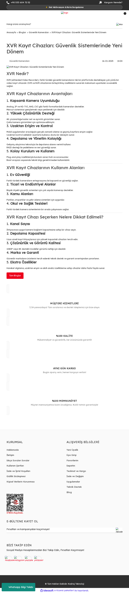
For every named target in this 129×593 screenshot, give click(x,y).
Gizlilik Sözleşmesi (16, 476)
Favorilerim (72, 460)
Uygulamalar (73, 481)
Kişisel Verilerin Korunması (21, 481)
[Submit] (119, 530)
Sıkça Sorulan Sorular (18, 460)
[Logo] (64, 12)
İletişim (10, 455)
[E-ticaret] (64, 590)
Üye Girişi (71, 455)
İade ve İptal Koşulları (18, 471)
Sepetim (71, 465)
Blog (69, 492)
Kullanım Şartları (15, 465)
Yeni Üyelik (72, 449)
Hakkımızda (13, 449)
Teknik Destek (74, 486)
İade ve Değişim (75, 476)
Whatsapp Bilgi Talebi (21, 587)
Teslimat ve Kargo (76, 471)
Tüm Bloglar (15, 275)
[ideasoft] (47, 590)
